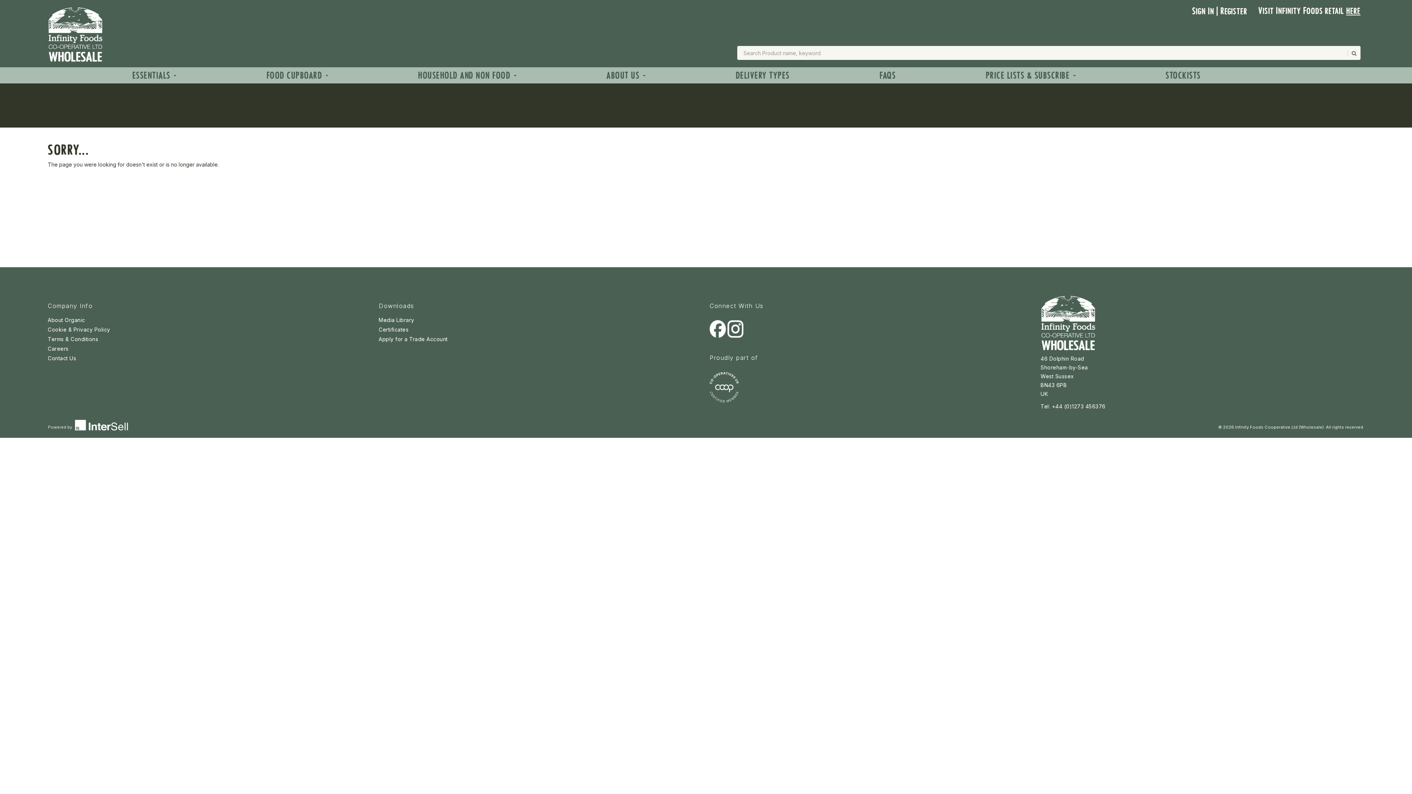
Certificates (394, 329)
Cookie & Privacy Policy (79, 329)
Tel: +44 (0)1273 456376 (1073, 406)
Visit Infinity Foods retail (1309, 11)
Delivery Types (763, 75)
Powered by (60, 427)
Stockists (1183, 75)
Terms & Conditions (73, 339)
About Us (624, 75)
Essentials (152, 75)
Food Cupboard (296, 75)
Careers (58, 349)
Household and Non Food (465, 75)
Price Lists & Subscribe (1029, 75)
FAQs (888, 75)
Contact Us (62, 358)
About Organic (66, 320)
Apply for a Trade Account (413, 339)
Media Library (396, 320)
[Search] (1353, 53)
